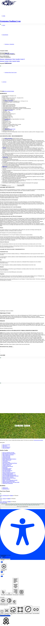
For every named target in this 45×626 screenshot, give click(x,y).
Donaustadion (5, 467)
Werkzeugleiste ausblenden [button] (5, 559)
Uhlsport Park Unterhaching (7, 483)
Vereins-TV (22, 59)
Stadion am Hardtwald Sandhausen (8, 472)
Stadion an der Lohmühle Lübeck (8, 481)
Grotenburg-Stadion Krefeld (7, 473)
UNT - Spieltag (3, 498)
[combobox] (22, 505)
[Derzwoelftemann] (9, 5)
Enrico (11, 495)
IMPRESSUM (5, 487)
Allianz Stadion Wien (6, 455)
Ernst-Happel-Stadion (6, 457)
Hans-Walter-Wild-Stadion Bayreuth (9, 474)
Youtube (18, 61)
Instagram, (2, 61)
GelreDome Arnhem (6, 462)
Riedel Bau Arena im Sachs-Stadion (9, 478)
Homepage (2, 59)
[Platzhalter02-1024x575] (22, 24)
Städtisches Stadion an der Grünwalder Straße (10, 482)
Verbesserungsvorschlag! (38, 440)
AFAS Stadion (5, 461)
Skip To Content (3, 614)
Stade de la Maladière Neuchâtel (8, 452)
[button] (0, 508)
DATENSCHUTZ (5, 488)
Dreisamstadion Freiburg (6, 468)
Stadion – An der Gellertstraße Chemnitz (9, 480)
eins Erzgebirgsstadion (6, 469)
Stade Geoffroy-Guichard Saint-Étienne (9, 463)
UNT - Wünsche (3, 501)
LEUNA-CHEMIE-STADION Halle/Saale (10, 475)
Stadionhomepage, (8, 59)
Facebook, (7, 61)
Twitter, (10, 61)
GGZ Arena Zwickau (6, 471)
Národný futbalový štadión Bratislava (9, 458)
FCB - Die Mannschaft (4, 495)
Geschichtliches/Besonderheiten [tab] (6, 133)
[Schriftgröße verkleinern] (2, 562)
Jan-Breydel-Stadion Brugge (7, 466)
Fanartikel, (18, 59)
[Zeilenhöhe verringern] (2, 576)
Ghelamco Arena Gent (6, 465)
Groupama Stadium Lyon (10, 21)
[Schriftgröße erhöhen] (2, 557)
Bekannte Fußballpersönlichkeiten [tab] (6, 328)
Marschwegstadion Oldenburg (8, 476)
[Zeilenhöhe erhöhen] (2, 572)
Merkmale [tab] (2, 91)
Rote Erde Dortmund (6, 479)
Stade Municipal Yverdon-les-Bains (8, 453)
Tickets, (13, 59)
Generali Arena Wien (6, 456)
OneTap (7, 557)
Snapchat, (14, 61)
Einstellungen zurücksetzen (5, 615)
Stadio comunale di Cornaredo (8, 454)
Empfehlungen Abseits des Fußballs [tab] (6, 310)
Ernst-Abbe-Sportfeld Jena (7, 470)
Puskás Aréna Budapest (6, 459)
